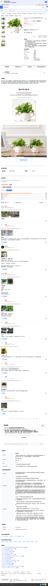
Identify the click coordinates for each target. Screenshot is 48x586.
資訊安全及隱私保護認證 (22, 573)
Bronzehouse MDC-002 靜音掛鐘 (7, 551)
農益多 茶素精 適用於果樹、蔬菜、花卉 (8, 554)
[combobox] (43, 202)
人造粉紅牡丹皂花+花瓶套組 (6, 564)
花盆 (19, 15)
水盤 (15, 536)
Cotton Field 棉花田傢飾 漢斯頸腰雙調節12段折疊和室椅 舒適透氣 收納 (13, 547)
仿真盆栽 (2, 541)
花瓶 (2, 536)
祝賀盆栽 (6, 541)
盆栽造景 (19, 541)
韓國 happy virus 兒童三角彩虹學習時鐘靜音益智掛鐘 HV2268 (12, 566)
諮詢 (43, 425)
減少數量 (28, 35)
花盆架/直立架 (6, 536)
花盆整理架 (11, 536)
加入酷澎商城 (29, 573)
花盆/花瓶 (16, 15)
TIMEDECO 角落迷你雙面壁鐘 (7, 563)
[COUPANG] (5, 580)
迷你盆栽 (15, 541)
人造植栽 (23, 541)
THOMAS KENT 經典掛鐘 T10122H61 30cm (9, 567)
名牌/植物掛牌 (19, 536)
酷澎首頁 (2, 15)
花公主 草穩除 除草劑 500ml (6, 550)
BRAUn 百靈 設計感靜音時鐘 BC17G (8, 548)
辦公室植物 (28, 541)
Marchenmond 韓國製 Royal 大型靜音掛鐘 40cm (9, 560)
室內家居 (6, 15)
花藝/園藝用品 (11, 15)
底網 (23, 536)
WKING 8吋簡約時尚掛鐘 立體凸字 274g (8, 561)
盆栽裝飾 (32, 541)
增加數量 (28, 37)
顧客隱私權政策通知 (4, 573)
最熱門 (2, 202)
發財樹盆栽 (11, 541)
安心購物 (10, 573)
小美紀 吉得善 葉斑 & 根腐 (6, 553)
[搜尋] (46, 10)
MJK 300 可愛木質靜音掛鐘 (6, 557)
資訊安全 (14, 573)
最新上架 (6, 202)
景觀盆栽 (36, 541)
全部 (2, 10)
